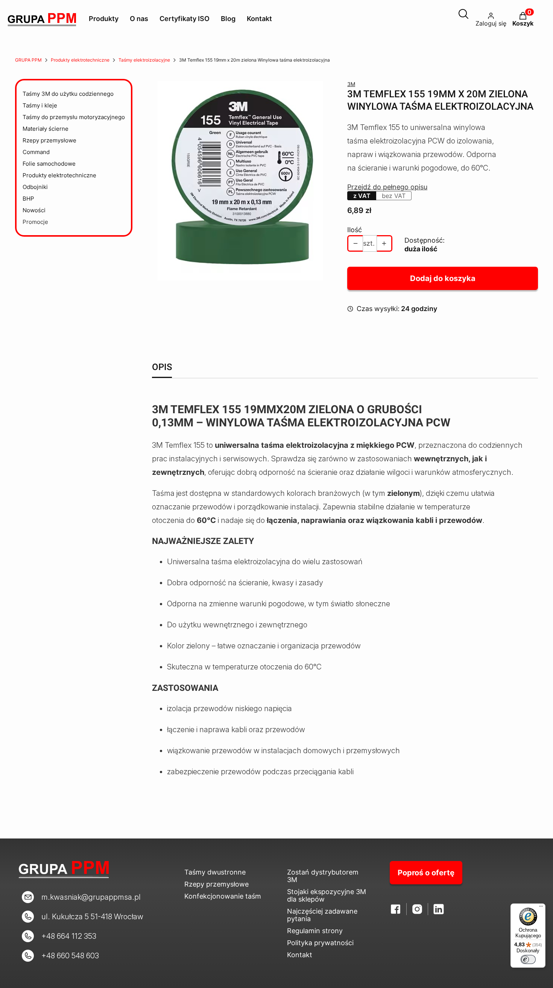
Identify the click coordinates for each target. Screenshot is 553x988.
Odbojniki (35, 186)
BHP (28, 198)
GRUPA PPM (28, 60)
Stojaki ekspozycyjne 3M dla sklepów (326, 895)
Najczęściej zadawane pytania (322, 915)
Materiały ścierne (45, 128)
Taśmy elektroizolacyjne (144, 60)
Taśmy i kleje (40, 105)
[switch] (528, 959)
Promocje (35, 221)
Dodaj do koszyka (443, 278)
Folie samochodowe (49, 163)
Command (36, 152)
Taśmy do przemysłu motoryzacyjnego (74, 117)
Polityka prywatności (320, 943)
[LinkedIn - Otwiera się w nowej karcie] (439, 909)
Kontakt (299, 955)
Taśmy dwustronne (215, 872)
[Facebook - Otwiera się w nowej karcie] (396, 909)
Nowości (34, 210)
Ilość (354, 230)
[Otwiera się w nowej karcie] (417, 909)
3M (351, 84)
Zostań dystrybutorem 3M (323, 876)
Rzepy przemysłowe (49, 140)
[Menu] (540, 907)
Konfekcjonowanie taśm (222, 896)
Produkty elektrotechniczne (80, 60)
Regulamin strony (315, 931)
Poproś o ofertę (426, 872)
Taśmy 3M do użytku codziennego (68, 93)
